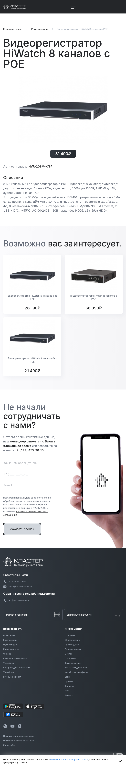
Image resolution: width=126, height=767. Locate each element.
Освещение (9, 635)
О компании (70, 658)
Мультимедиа (10, 644)
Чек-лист (69, 695)
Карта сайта (9, 745)
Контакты (69, 686)
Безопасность (10, 640)
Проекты (69, 681)
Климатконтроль (11, 649)
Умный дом (8, 672)
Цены (67, 677)
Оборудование (72, 640)
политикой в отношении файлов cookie (69, 759)
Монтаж (68, 654)
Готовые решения (12, 677)
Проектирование (73, 649)
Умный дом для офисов (76, 672)
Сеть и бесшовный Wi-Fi (15, 658)
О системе (70, 635)
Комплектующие (73, 663)
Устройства (8, 663)
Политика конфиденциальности (18, 736)
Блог (67, 690)
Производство (72, 644)
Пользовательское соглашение (18, 740)
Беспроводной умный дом (16, 667)
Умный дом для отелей (76, 667)
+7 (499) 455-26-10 (29, 450)
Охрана (7, 654)
